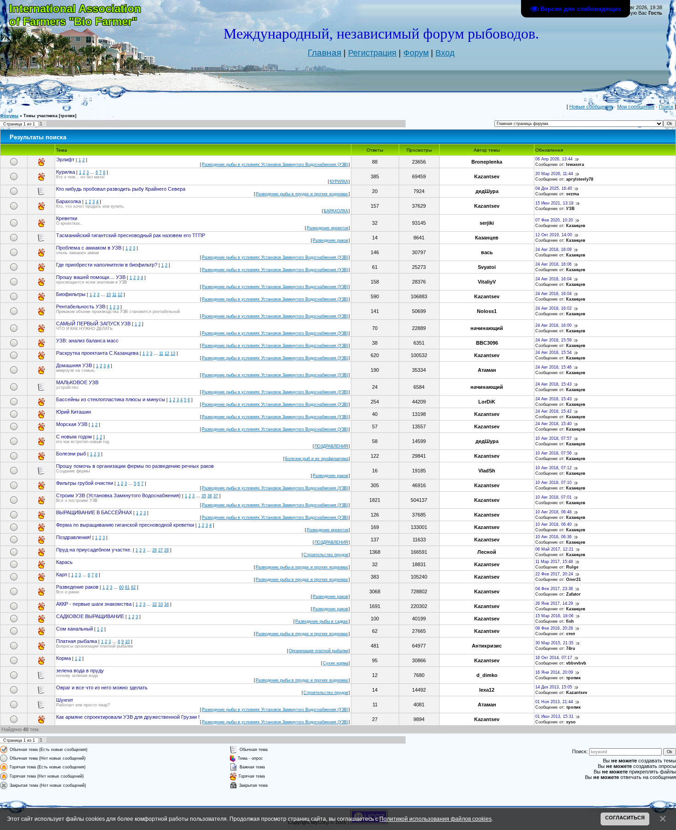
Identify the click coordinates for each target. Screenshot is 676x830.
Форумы (9, 116)
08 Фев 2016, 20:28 (554, 628)
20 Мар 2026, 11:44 (554, 173)
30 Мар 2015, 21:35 (554, 643)
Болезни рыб (71, 453)
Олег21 (573, 579)
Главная (324, 52)
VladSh (486, 470)
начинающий (486, 328)
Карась (64, 562)
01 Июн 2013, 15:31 (554, 716)
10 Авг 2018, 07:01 (553, 497)
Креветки (66, 218)
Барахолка (68, 201)
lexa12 (486, 690)
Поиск (666, 106)
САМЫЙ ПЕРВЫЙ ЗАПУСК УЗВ (93, 323)
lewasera (575, 164)
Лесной (486, 552)
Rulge (572, 567)
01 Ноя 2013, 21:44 (554, 701)
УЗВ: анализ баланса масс (87, 340)
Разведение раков (330, 240)
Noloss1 (487, 311)
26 (154, 550)
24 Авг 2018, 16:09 (553, 249)
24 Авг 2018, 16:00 (553, 325)
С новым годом (74, 436)
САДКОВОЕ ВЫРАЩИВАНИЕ (90, 616)
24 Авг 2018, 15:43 (553, 384)
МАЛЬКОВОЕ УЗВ (77, 382)
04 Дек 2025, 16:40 (553, 188)
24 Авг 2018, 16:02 (553, 308)
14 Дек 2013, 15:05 (553, 687)
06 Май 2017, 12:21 (554, 549)
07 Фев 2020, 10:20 (554, 220)
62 (133, 587)
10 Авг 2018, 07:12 (553, 468)
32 (154, 604)
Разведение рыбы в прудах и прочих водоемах (302, 194)
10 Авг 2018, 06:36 (553, 536)
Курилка (65, 172)
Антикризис (487, 645)
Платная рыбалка (76, 641)
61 (127, 587)
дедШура (486, 191)
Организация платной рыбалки (318, 650)
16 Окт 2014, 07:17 (553, 657)
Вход (445, 52)
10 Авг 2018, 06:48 (553, 512)
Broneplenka (486, 162)
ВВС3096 (487, 343)
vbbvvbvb (576, 663)
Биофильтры (71, 294)
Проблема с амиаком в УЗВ (88, 247)
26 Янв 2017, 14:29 (554, 603)
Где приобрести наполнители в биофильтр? (106, 264)
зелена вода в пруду (80, 670)
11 (114, 294)
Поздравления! (73, 537)
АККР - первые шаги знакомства (94, 604)
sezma (572, 194)
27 (160, 550)
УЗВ (570, 208)
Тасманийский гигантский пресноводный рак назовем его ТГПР (130, 235)
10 (108, 294)
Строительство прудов (326, 554)
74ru (570, 648)
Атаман (487, 370)
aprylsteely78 (579, 179)
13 (173, 353)
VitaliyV (487, 281)
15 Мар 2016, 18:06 (554, 616)
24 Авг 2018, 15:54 (553, 352)
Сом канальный (74, 628)
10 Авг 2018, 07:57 (553, 438)
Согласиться (625, 817)
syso (571, 722)
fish (570, 621)
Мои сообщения (635, 106)
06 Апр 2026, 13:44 (554, 159)
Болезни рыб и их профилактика (316, 458)
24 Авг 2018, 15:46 (553, 367)
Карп (61, 574)
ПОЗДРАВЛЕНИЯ (331, 446)
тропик (573, 678)
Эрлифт (65, 159)
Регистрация (372, 52)
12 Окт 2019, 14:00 (553, 235)
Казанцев (575, 225)
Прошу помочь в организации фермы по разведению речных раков (135, 466)
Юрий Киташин (73, 412)
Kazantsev (486, 176)
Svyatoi (487, 267)
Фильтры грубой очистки (84, 483)
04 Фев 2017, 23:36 (554, 588)
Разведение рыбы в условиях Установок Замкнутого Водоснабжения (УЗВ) (275, 164)
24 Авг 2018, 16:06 (553, 264)
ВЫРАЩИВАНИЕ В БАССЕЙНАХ (94, 512)
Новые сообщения (591, 106)
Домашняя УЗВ (74, 365)
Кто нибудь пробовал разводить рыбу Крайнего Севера (120, 189)
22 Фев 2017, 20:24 (554, 574)
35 (203, 496)
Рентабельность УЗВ (80, 306)
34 (166, 604)
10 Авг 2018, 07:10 (553, 482)
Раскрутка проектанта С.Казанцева (97, 353)
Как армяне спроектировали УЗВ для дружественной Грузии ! (128, 717)
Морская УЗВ (71, 424)
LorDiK (486, 401)
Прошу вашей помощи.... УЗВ (91, 277)
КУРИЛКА (339, 181)
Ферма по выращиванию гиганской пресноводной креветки (125, 525)
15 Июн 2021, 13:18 (554, 203)
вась (487, 252)
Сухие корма (335, 663)
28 (166, 550)
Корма (63, 658)
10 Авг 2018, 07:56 (553, 453)
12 (120, 294)
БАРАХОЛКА (336, 211)
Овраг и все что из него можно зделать (102, 687)
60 (121, 587)
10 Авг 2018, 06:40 (553, 524)
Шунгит (64, 700)
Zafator (573, 594)
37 (215, 496)
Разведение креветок (327, 228)
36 (209, 496)
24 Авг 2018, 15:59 (553, 340)
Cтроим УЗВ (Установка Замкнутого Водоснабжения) (118, 495)
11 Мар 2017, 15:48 (554, 561)
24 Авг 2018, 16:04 (553, 279)
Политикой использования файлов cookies (435, 819)
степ (570, 633)
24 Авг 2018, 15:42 (553, 411)
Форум (416, 52)
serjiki (487, 223)
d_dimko (487, 675)
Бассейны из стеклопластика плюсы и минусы (110, 399)
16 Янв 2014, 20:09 (554, 672)
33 (160, 604)
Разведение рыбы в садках (321, 621)
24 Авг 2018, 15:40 (553, 423)
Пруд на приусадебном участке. (94, 549)
